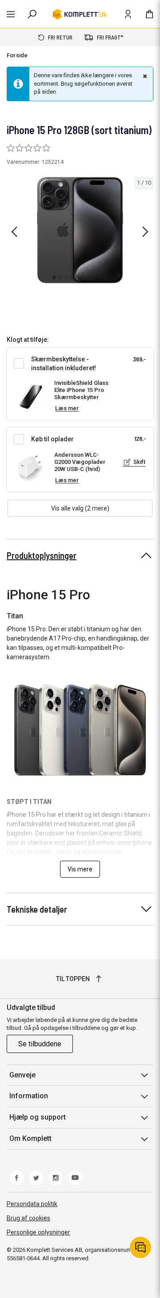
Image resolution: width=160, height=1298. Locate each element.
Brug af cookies (28, 1218)
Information (28, 1096)
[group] (80, 230)
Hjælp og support (37, 1117)
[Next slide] (145, 232)
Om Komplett (30, 1138)
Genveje (22, 1075)
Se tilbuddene (39, 1044)
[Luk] (144, 76)
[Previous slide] (14, 232)
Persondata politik (32, 1203)
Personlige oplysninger (38, 1232)
